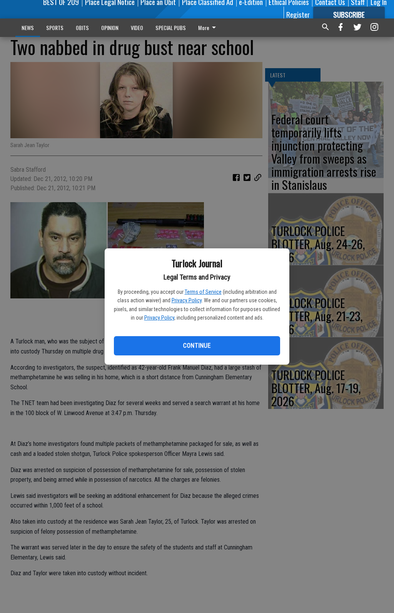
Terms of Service (203, 292)
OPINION (110, 27)
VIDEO (137, 27)
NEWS (28, 27)
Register (298, 14)
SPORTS (54, 27)
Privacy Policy (187, 300)
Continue (196, 345)
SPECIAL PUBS (170, 27)
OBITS (82, 27)
